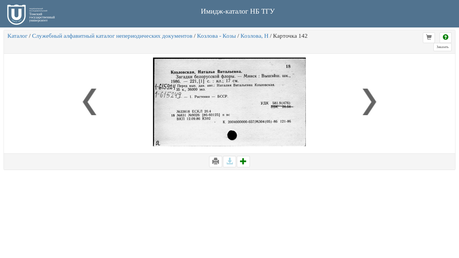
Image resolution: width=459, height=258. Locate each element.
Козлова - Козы (216, 35)
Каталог (17, 35)
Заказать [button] (442, 47)
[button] (429, 37)
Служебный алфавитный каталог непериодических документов (112, 35)
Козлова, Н (254, 35)
